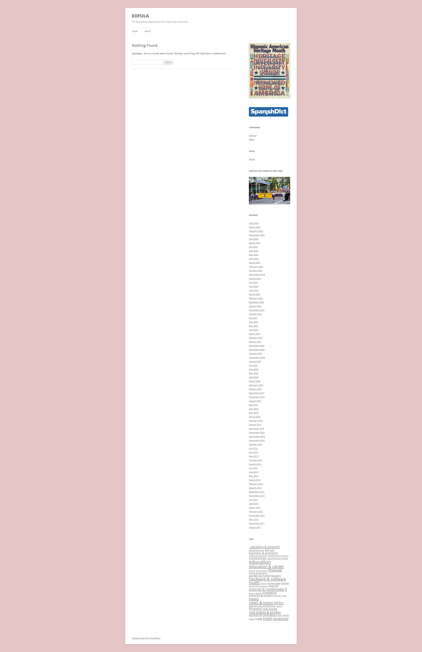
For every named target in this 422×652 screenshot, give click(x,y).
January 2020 (255, 389)
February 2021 (256, 337)
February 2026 (256, 231)
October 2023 (255, 270)
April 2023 (253, 290)
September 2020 (257, 357)
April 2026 (253, 223)
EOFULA (140, 16)
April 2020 (253, 377)
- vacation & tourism (264, 546)
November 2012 (257, 515)
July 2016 (253, 448)
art (267, 550)
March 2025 (254, 242)
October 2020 (255, 353)
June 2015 (253, 452)
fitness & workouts (258, 573)
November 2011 (257, 523)
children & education (258, 556)
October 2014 (255, 460)
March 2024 (254, 262)
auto (272, 550)
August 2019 (255, 400)
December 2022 (256, 302)
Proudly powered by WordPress (146, 638)
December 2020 (256, 345)
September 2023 (257, 274)
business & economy (263, 553)
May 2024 (253, 254)
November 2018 (257, 432)
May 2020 (253, 373)
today (252, 618)
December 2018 (256, 428)
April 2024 (253, 258)
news (254, 598)
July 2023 (253, 282)
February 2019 (256, 420)
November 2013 (257, 495)
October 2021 (255, 314)
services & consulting (262, 615)
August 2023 (255, 278)
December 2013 (256, 491)
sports (285, 615)
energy (252, 570)
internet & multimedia (266, 589)
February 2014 (256, 483)
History (263, 583)
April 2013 (253, 503)
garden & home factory (265, 576)
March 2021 (254, 333)
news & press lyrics (266, 602)
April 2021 (253, 329)
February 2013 (256, 511)
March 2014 (254, 479)
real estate (270, 609)
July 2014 (253, 468)
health (254, 582)
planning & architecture (262, 606)
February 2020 (256, 385)
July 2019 (253, 404)
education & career (266, 566)
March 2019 (254, 416)
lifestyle (258, 593)
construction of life (277, 558)
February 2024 (256, 266)
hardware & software (267, 579)
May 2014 (253, 475)
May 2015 (253, 456)
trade (258, 619)
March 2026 (254, 227)
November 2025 (257, 235)
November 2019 (257, 396)
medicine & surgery (261, 595)
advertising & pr (256, 550)
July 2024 (253, 246)
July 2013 (253, 499)
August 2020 (255, 361)
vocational (280, 618)
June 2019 (253, 408)
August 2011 (255, 527)
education (260, 562)
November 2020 (257, 349)
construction (257, 558)
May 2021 (253, 325)
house (285, 583)
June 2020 (253, 369)
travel (267, 618)
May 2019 (253, 412)
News (251, 139)
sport (279, 615)
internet (273, 586)
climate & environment (278, 555)
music (284, 595)
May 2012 (253, 519)
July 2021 (253, 317)
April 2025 (253, 238)
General (252, 135)
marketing (270, 593)
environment (262, 570)
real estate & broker (265, 612)
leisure (252, 593)
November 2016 (257, 440)
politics (279, 606)
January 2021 (255, 341)
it (286, 589)
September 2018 (257, 436)
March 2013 (254, 507)
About (147, 31)
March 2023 (254, 294)
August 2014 (255, 464)
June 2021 (253, 321)
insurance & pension (258, 586)
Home (135, 31)
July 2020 (253, 365)
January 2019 (255, 424)
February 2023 (256, 298)
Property (255, 609)
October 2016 (255, 444)
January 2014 (255, 487)
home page (274, 583)
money (277, 595)
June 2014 (253, 471)
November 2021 (257, 310)
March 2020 (254, 381)
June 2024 (253, 250)
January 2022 (255, 306)
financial (275, 570)
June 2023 (253, 286)
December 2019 (256, 392)
